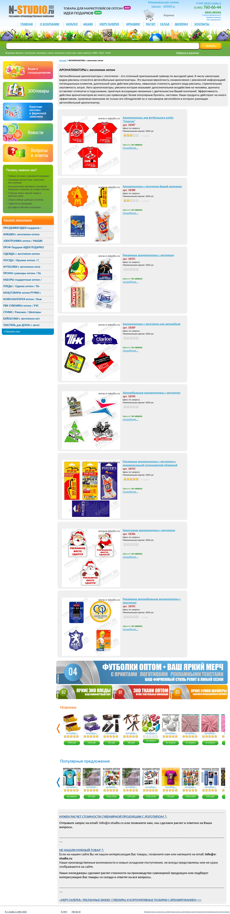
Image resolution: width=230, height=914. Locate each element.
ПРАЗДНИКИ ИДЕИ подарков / (22, 228)
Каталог (62, 61)
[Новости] (28, 140)
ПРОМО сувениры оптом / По (22, 273)
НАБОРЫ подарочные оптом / (22, 280)
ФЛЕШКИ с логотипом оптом (21, 234)
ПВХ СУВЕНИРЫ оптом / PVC (21, 305)
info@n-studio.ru (212, 3)
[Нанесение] (28, 120)
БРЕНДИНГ (133, 24)
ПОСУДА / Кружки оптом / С (21, 260)
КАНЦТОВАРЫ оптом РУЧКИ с (22, 292)
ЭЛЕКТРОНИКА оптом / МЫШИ (22, 241)
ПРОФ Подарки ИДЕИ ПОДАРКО (23, 247)
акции (88, 24)
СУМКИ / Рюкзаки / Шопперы (22, 312)
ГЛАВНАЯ (26, 24)
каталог (72, 24)
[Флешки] (28, 99)
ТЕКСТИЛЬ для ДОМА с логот (21, 325)
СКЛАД (164, 24)
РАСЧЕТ (150, 24)
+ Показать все (12, 331)
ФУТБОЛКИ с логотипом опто (21, 267)
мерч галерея (109, 24)
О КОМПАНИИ (49, 24)
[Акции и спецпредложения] (28, 78)
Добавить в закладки (187, 53)
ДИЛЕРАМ (181, 24)
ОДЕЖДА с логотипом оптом (21, 254)
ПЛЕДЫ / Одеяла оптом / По (21, 286)
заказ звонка (213, 12)
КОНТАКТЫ (202, 24)
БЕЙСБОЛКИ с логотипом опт (21, 318)
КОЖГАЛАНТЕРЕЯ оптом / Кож (22, 299)
